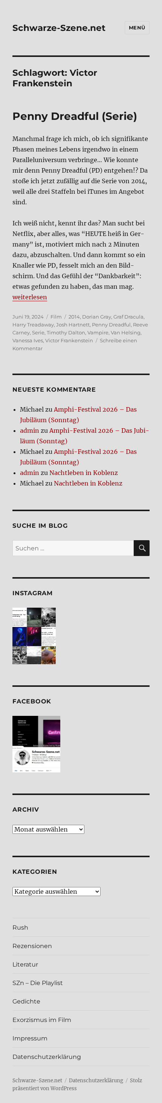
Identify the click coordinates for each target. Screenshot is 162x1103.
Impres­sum (29, 1038)
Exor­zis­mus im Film (41, 1019)
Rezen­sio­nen (32, 946)
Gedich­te (26, 1001)
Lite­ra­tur (25, 964)
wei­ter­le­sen (29, 297)
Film (56, 317)
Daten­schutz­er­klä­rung (46, 1056)
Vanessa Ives (27, 340)
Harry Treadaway (33, 325)
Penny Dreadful (111, 325)
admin (29, 430)
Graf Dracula (128, 317)
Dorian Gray (96, 317)
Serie (38, 332)
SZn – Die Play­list (37, 983)
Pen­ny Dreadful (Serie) (74, 116)
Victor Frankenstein (69, 340)
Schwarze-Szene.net (58, 28)
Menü (137, 28)
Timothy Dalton (66, 332)
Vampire (98, 332)
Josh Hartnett (73, 325)
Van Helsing (126, 332)
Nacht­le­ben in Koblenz (83, 472)
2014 (74, 317)
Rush (20, 927)
